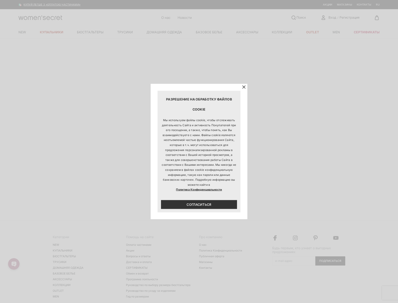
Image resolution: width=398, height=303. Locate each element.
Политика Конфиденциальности (199, 189)
